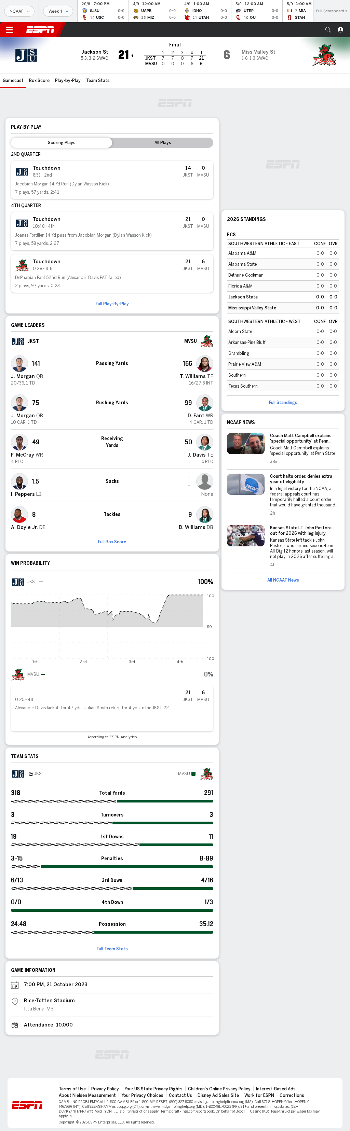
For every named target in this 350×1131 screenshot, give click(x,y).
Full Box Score (112, 542)
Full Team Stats (112, 949)
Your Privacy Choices (142, 1095)
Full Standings (283, 402)
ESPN (40, 29)
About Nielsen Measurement (87, 1095)
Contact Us (180, 1095)
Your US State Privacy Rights (153, 1089)
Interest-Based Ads (276, 1089)
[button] (328, 29)
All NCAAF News (283, 580)
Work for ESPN (259, 1095)
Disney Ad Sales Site (218, 1095)
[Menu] (9, 29)
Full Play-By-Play (112, 304)
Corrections (292, 1095)
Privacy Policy (105, 1089)
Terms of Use (72, 1089)
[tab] (61, 143)
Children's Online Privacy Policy (219, 1089)
